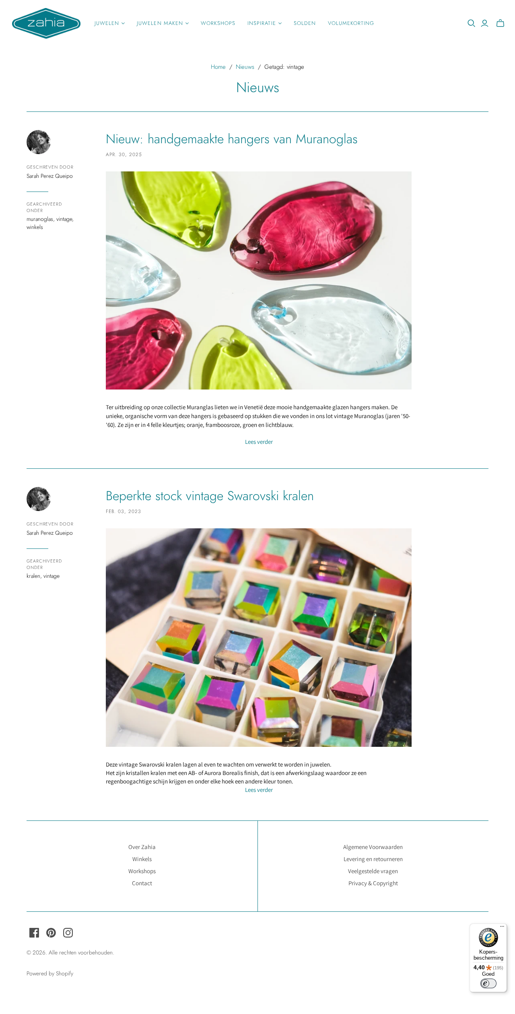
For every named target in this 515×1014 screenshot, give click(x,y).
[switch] (488, 983)
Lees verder (259, 441)
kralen (33, 576)
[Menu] (502, 928)
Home (218, 66)
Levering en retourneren (373, 859)
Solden (305, 23)
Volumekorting (351, 23)
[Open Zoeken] (472, 23)
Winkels (142, 859)
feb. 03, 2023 (123, 511)
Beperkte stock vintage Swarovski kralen (210, 495)
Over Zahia (142, 847)
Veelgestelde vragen (373, 871)
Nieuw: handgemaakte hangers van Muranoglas (232, 139)
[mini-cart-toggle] (500, 23)
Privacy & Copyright (373, 883)
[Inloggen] (484, 23)
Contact (142, 883)
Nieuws (245, 66)
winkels (35, 227)
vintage (64, 219)
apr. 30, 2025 (124, 154)
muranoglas (40, 219)
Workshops (218, 23)
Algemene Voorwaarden (373, 847)
